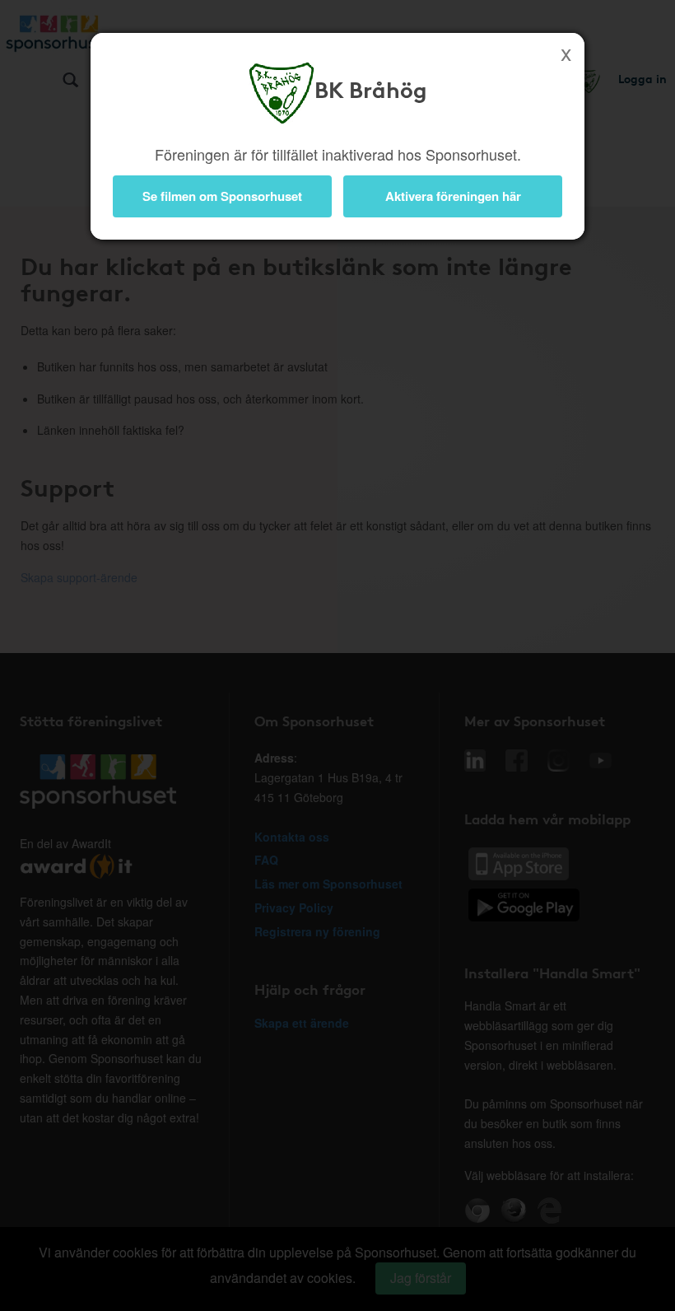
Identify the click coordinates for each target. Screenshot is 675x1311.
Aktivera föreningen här (453, 196)
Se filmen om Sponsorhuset (222, 196)
